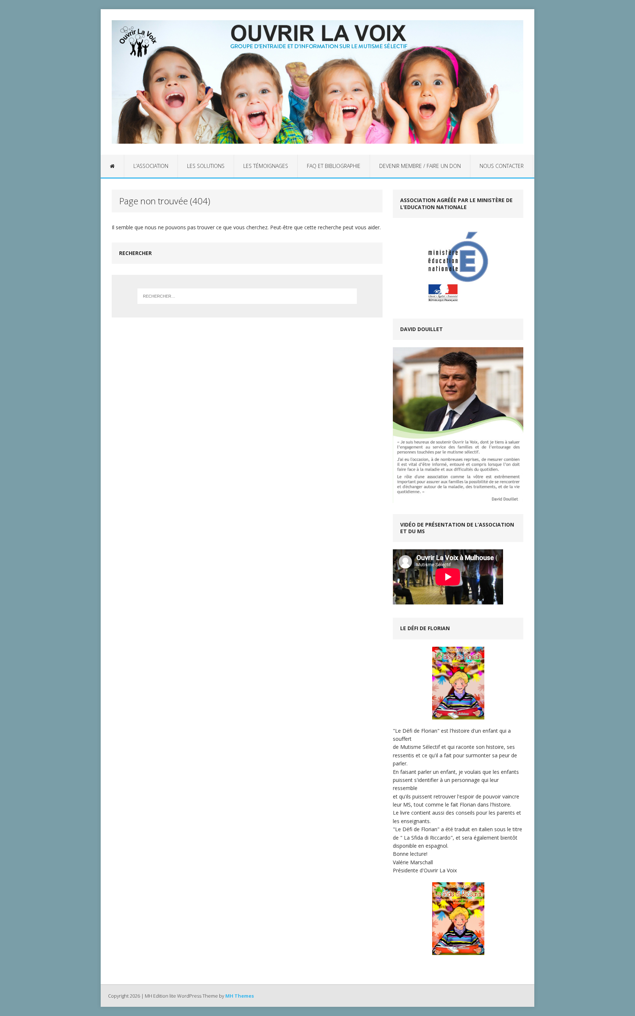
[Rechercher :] (247, 296)
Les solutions (206, 165)
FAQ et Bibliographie (333, 165)
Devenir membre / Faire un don (420, 165)
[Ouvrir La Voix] (317, 82)
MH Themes (239, 995)
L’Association (150, 165)
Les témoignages (265, 165)
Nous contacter (502, 165)
